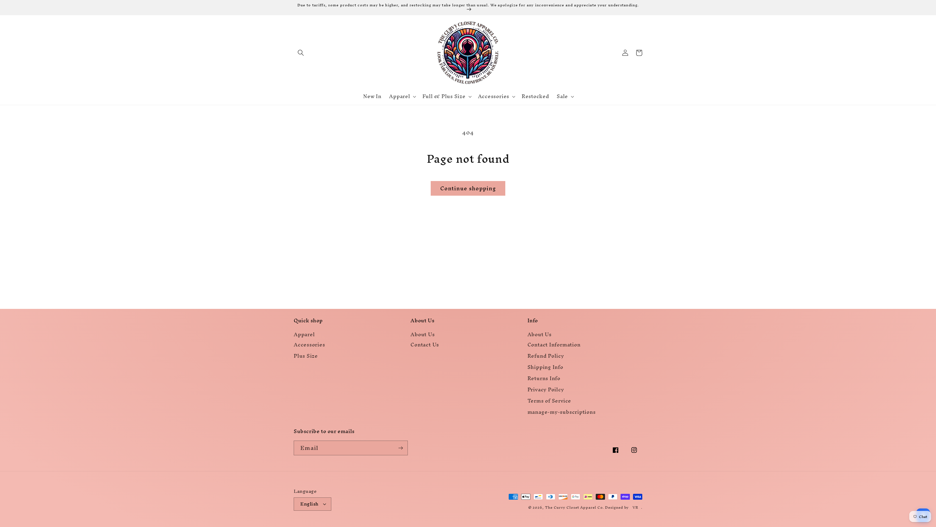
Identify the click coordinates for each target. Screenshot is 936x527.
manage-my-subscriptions (561, 413)
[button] (301, 53)
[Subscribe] (401, 448)
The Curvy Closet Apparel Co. (574, 507)
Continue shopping (468, 188)
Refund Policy (545, 357)
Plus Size (306, 357)
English (309, 503)
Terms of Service (549, 401)
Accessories (309, 345)
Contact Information (554, 345)
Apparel (304, 335)
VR (635, 507)
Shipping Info (545, 368)
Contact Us (424, 345)
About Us (422, 335)
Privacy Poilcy (545, 390)
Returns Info (543, 379)
